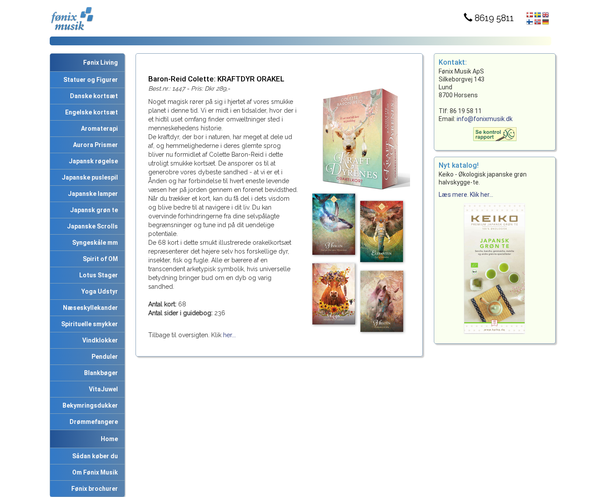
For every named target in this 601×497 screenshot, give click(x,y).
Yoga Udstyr (98, 291)
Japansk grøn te (92, 210)
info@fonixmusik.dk (485, 118)
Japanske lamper (91, 193)
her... (229, 335)
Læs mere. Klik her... (466, 194)
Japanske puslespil (88, 177)
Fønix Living (100, 62)
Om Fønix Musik (94, 472)
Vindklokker (99, 340)
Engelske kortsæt (90, 112)
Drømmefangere (92, 421)
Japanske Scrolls (91, 226)
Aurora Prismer (94, 144)
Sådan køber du (94, 456)
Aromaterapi (98, 128)
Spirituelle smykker (88, 324)
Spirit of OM (99, 258)
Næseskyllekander (89, 307)
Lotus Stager (97, 275)
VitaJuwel (102, 389)
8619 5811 (493, 18)
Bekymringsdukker (89, 405)
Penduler (103, 356)
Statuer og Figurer (89, 79)
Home (109, 438)
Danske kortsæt (92, 95)
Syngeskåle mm (94, 242)
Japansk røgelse (92, 161)
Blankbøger (99, 372)
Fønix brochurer (93, 488)
